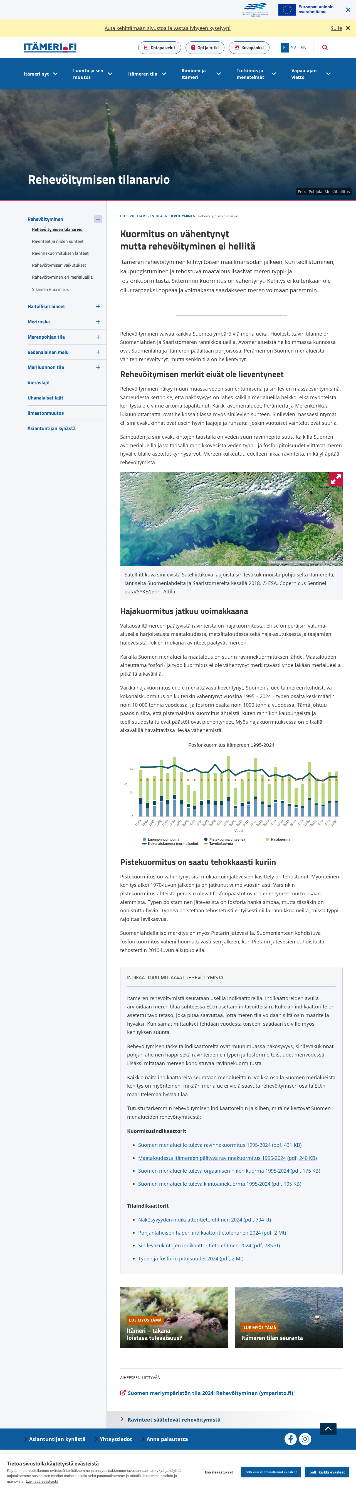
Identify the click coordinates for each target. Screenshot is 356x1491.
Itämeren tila (142, 74)
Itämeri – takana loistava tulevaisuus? (154, 1334)
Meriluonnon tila (46, 367)
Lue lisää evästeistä (42, 1481)
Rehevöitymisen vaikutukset (59, 265)
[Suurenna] (336, 479)
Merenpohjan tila (46, 337)
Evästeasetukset (219, 1472)
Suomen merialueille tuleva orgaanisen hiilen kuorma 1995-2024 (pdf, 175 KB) (229, 1170)
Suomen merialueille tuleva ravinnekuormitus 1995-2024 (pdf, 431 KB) (219, 1145)
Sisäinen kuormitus (50, 289)
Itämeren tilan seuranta (272, 1337)
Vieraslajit (39, 382)
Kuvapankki (252, 47)
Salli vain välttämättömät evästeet (271, 1472)
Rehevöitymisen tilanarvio (57, 229)
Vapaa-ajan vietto (304, 74)
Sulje (336, 28)
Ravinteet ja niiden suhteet (58, 241)
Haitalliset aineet (46, 306)
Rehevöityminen (45, 219)
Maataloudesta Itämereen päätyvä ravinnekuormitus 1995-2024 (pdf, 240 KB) (227, 1158)
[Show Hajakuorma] (278, 839)
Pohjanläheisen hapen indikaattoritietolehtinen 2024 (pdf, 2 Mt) (212, 1232)
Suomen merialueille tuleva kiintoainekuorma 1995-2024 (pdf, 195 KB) (219, 1183)
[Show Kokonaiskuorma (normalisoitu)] (170, 844)
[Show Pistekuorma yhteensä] (224, 839)
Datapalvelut (163, 47)
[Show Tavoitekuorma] (218, 844)
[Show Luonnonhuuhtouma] (161, 839)
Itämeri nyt (36, 74)
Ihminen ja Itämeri (194, 74)
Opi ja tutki (208, 47)
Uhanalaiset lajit (45, 397)
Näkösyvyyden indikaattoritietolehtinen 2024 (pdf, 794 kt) (205, 1219)
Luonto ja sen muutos (88, 74)
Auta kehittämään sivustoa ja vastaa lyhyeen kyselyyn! (168, 28)
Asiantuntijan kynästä (52, 428)
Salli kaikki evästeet (327, 1472)
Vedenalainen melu (48, 352)
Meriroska (39, 321)
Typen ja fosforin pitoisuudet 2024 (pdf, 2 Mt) (190, 1258)
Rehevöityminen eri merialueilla (62, 277)
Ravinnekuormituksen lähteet (60, 253)
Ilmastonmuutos (46, 413)
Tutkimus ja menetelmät (250, 74)
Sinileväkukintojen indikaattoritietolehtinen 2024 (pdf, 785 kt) (209, 1245)
